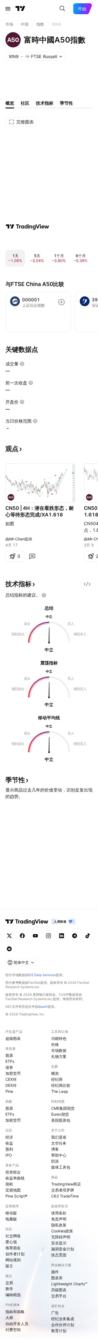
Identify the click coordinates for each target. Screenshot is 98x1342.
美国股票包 (60, 1120)
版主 (9, 1265)
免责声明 (58, 1219)
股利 (9, 1149)
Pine (9, 1091)
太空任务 (58, 1143)
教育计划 (58, 1330)
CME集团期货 (63, 1108)
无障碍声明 (60, 1237)
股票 (9, 1055)
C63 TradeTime (65, 1196)
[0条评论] (32, 556)
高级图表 (58, 1289)
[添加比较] (61, 302)
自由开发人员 (16, 1323)
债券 (9, 1067)
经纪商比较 (60, 1085)
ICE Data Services (42, 975)
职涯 (55, 1161)
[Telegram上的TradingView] (74, 936)
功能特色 (58, 1038)
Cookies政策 (62, 1231)
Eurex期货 (60, 1114)
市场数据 (58, 1050)
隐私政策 (58, 1225)
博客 (55, 1149)
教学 (9, 1288)
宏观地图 (13, 1190)
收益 (9, 1143)
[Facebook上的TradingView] (22, 936)
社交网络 (13, 1235)
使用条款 (58, 1213)
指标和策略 (14, 1311)
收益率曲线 (14, 1178)
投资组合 (13, 1172)
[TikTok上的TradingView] (87, 936)
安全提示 (58, 1243)
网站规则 (13, 1259)
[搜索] (62, 8)
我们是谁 (58, 1137)
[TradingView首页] (20, 9)
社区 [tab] (25, 103)
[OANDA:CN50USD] (11, 497)
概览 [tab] (9, 103)
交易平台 (58, 1295)
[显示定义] (22, 363)
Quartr (43, 1006)
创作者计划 (14, 1253)
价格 (55, 1044)
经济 (9, 1137)
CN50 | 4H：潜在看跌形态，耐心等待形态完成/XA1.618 (39, 511)
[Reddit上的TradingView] (9, 949)
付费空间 (13, 1329)
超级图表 (13, 1038)
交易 (9, 1282)
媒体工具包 (60, 1167)
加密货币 (13, 1073)
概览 (55, 1073)
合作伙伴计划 (62, 1324)
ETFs (9, 1061)
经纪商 (57, 1079)
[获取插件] (87, 584)
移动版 (11, 1213)
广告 (55, 1312)
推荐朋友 (13, 1247)
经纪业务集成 (62, 1318)
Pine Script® (16, 1196)
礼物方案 (58, 1056)
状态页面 (58, 1255)
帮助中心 (58, 1155)
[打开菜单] (7, 8)
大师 (9, 1317)
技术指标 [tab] (44, 103)
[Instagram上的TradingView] (48, 936)
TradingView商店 (66, 1184)
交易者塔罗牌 (62, 1190)
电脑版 (11, 1219)
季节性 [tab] (66, 103)
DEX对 (11, 1085)
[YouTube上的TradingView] (35, 936)
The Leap (59, 1091)
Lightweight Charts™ (69, 1283)
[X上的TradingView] (9, 936)
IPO (8, 1155)
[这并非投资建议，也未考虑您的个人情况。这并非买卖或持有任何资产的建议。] (43, 595)
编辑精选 (13, 1294)
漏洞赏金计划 (62, 1249)
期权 (9, 1184)
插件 (55, 1271)
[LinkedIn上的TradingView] (61, 936)
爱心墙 (11, 1241)
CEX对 (11, 1079)
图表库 (57, 1277)
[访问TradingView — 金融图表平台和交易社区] (27, 226)
